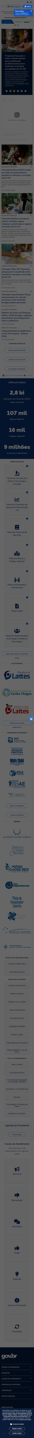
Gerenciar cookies (18, 1424)
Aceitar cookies (17, 1433)
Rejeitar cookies (17, 1428)
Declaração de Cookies (25, 1419)
